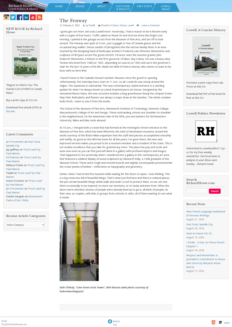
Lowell (131, 25)
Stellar (227, 322)
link (204, 86)
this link (33, 100)
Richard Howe (20, 6)
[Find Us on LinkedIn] (26, 17)
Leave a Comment (151, 25)
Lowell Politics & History (23, 9)
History (123, 25)
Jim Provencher (15, 141)
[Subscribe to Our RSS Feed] (39, 17)
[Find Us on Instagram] (6, 17)
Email (4, 321)
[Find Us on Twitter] (13, 17)
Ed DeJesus (13, 157)
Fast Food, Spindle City (199, 224)
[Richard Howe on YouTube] (33, 17)
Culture (114, 25)
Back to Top (116, 322)
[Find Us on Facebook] (20, 17)
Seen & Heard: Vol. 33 (199, 233)
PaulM (92, 25)
